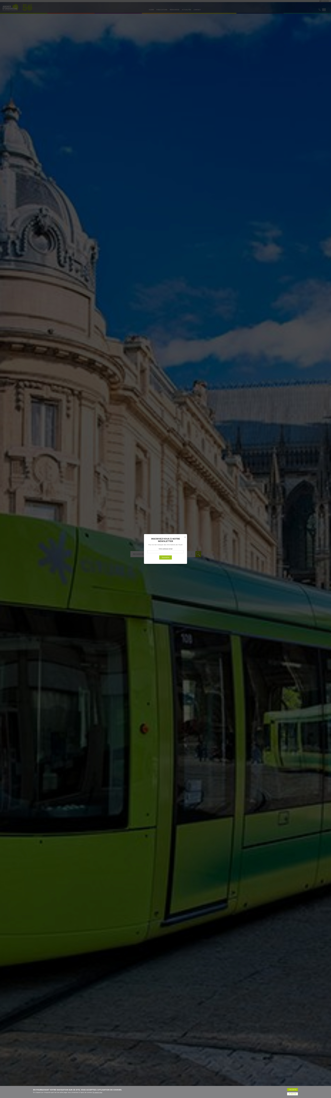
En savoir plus (97, 1092)
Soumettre (165, 557)
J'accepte (292, 1089)
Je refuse (292, 1094)
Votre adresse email (165, 549)
